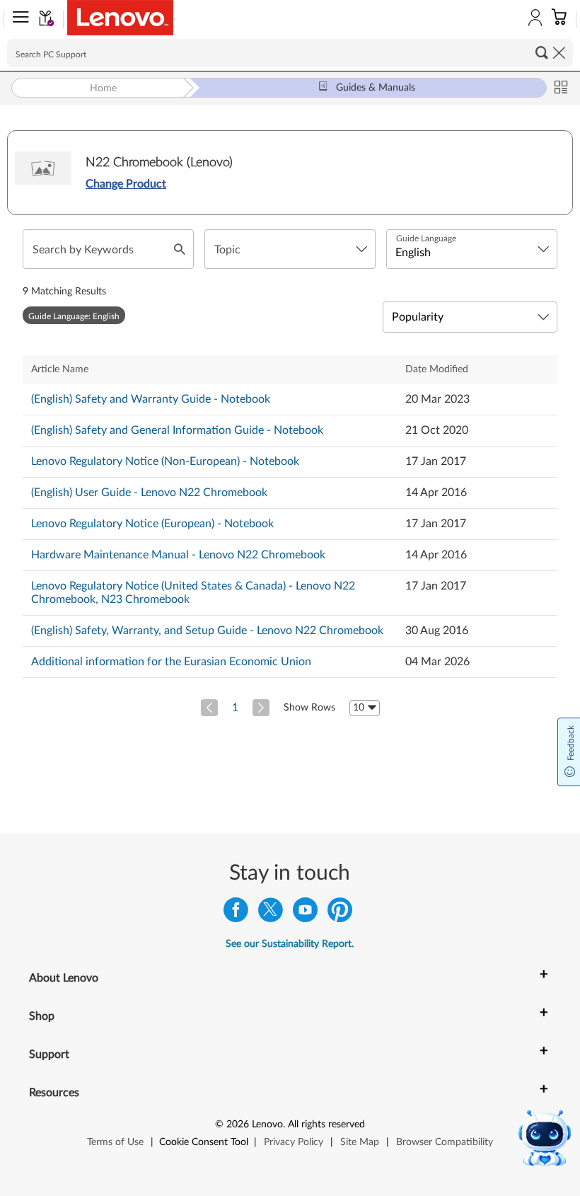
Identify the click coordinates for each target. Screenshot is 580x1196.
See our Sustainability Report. (290, 944)
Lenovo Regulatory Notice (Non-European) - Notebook (165, 461)
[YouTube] (305, 913)
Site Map (359, 1142)
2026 (237, 1124)
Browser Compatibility (444, 1142)
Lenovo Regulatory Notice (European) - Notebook (152, 523)
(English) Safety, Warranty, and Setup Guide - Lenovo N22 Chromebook (207, 630)
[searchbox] (290, 53)
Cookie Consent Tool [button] (203, 1142)
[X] (270, 913)
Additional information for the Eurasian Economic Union (171, 661)
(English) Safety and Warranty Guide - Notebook (150, 399)
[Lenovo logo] (120, 17)
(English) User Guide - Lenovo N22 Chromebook (149, 492)
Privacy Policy (293, 1142)
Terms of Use (115, 1142)
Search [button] (541, 52)
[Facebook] (236, 913)
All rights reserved (326, 1124)
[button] (18, 19)
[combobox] (290, 249)
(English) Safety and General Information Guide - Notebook (177, 430)
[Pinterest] (339, 913)
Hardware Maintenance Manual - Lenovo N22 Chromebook (178, 554)
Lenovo (267, 1124)
